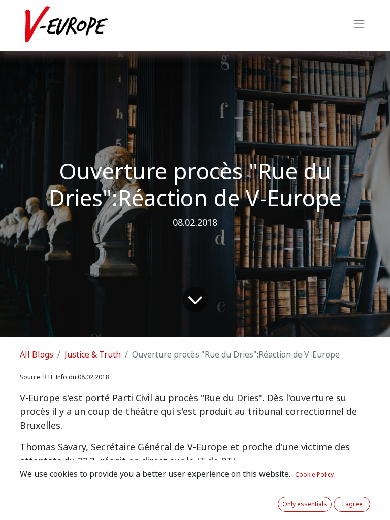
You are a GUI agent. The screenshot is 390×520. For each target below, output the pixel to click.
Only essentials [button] (304, 504)
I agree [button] (352, 504)
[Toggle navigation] (359, 25)
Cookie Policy (314, 475)
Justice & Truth (92, 354)
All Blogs (36, 354)
